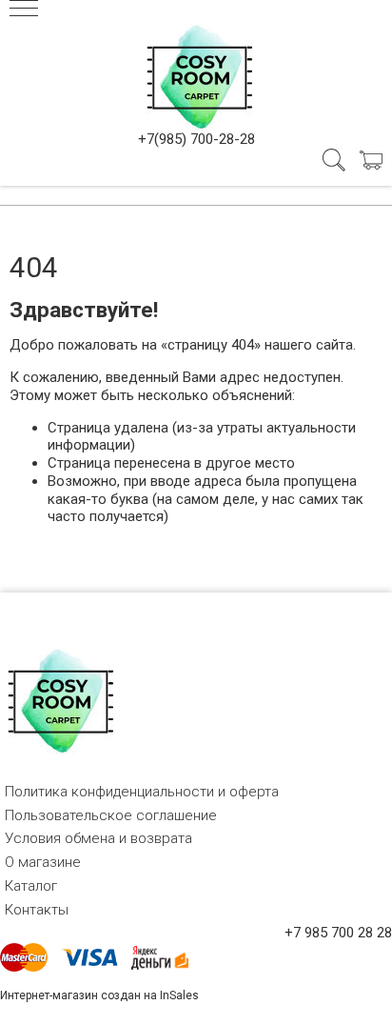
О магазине (43, 862)
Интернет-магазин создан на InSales (99, 995)
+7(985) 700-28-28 (196, 139)
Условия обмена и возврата (98, 838)
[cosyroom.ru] (196, 73)
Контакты (37, 909)
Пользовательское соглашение (111, 815)
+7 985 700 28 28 (338, 932)
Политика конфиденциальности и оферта (142, 791)
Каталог (31, 885)
